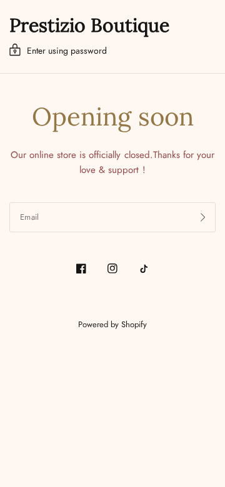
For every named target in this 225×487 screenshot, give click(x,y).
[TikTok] (144, 268)
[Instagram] (113, 268)
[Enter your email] (203, 217)
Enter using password (67, 50)
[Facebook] (81, 268)
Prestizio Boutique (89, 25)
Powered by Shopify (112, 324)
